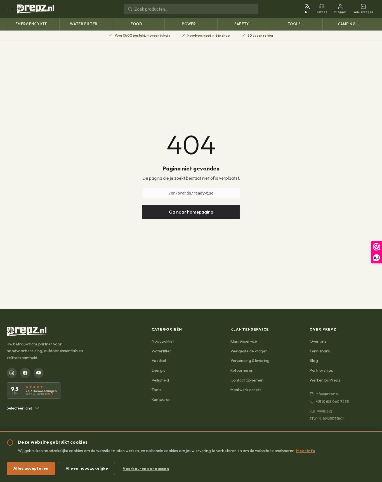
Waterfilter (161, 351)
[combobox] (23, 408)
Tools (294, 24)
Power (189, 24)
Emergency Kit (31, 24)
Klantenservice (243, 341)
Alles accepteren (31, 468)
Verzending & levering (250, 360)
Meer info (305, 450)
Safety (241, 24)
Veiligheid (160, 380)
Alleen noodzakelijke (87, 468)
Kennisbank (320, 351)
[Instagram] (12, 373)
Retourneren (241, 370)
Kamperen (161, 399)
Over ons (318, 341)
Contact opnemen (246, 380)
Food (136, 24)
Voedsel (159, 360)
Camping (347, 24)
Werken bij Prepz (325, 380)
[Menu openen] (11, 8)
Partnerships (321, 370)
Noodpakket (163, 341)
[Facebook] (25, 373)
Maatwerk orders (245, 389)
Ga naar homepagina (191, 212)
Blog (314, 360)
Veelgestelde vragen (249, 351)
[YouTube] (39, 373)
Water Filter (83, 24)
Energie (159, 370)
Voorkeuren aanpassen (146, 468)
